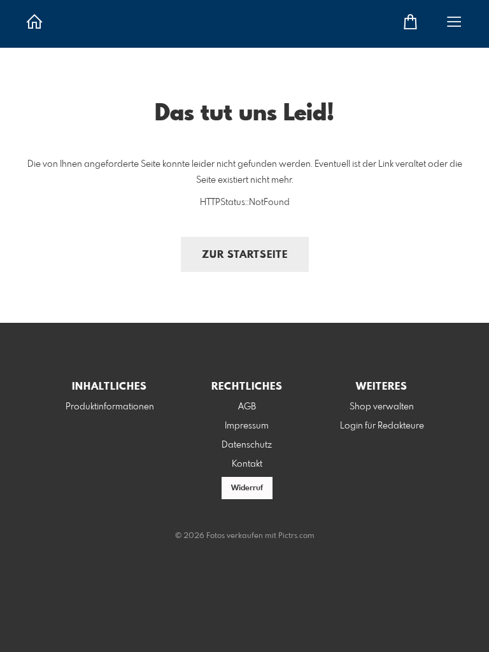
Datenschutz (247, 445)
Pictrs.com (296, 536)
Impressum (247, 426)
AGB (247, 406)
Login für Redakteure (382, 426)
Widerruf (247, 488)
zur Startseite (245, 255)
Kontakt (247, 464)
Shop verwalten (382, 406)
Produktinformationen (110, 406)
